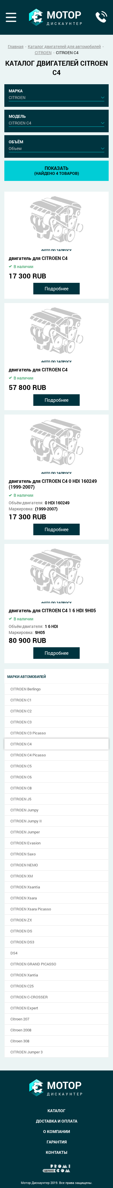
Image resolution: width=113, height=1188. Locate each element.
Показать (56, 170)
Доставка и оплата (56, 1121)
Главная (15, 46)
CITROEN (43, 52)
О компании (56, 1131)
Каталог (56, 1110)
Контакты (56, 1152)
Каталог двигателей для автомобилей (64, 46)
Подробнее (56, 288)
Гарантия (57, 1142)
